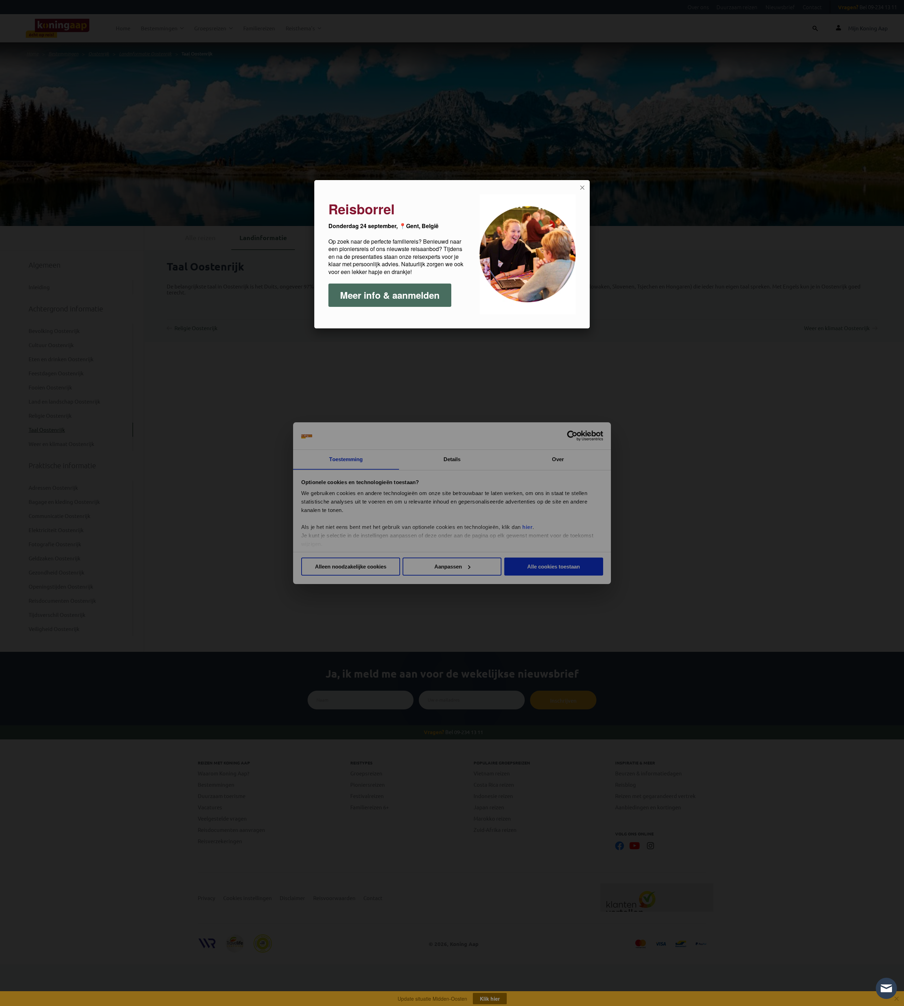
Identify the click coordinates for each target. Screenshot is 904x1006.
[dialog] (452, 254)
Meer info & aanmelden (390, 295)
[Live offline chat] (886, 988)
